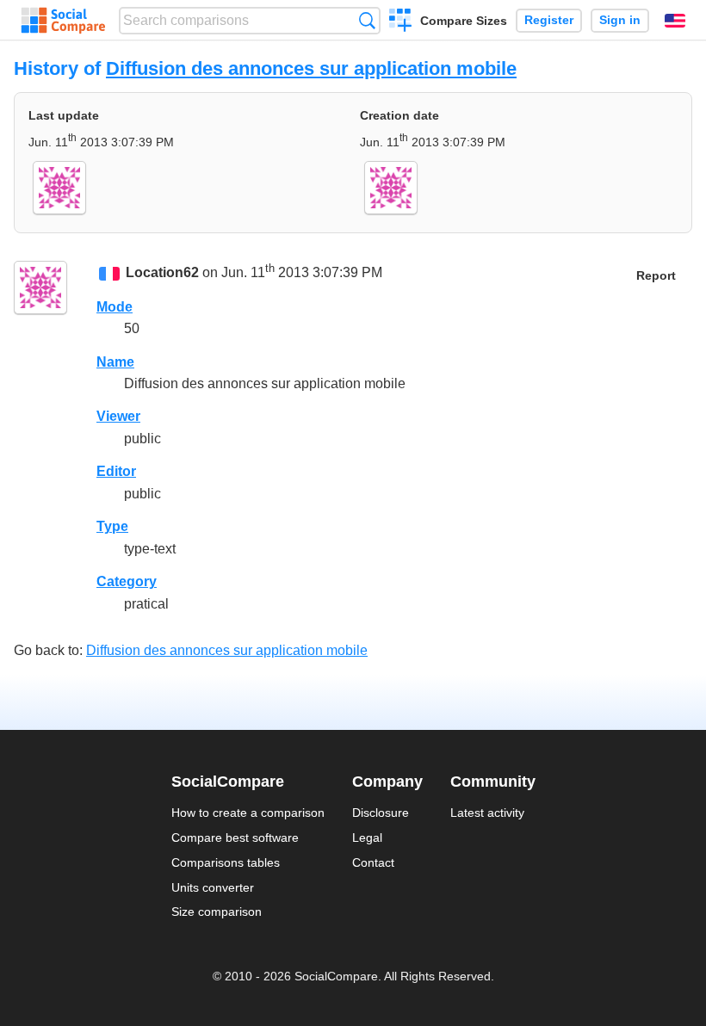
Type (112, 526)
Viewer (118, 416)
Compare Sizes (463, 21)
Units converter (212, 887)
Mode (114, 307)
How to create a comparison (248, 812)
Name (115, 362)
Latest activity (487, 812)
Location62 (162, 273)
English (675, 21)
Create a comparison (400, 22)
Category (126, 581)
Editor (116, 471)
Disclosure (380, 812)
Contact (373, 862)
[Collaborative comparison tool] (63, 20)
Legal (367, 837)
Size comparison (216, 911)
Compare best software (235, 837)
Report (656, 275)
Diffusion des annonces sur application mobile (311, 68)
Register (548, 20)
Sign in (620, 20)
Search (367, 20)
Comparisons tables (225, 862)
